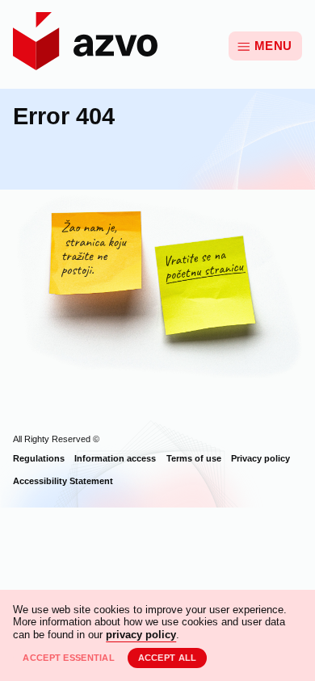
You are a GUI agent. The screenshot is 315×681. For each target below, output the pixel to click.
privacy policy (141, 635)
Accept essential (69, 657)
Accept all (167, 657)
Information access (115, 458)
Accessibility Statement (63, 481)
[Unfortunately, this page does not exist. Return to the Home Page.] (157, 290)
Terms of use (193, 458)
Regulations (39, 458)
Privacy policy (260, 458)
